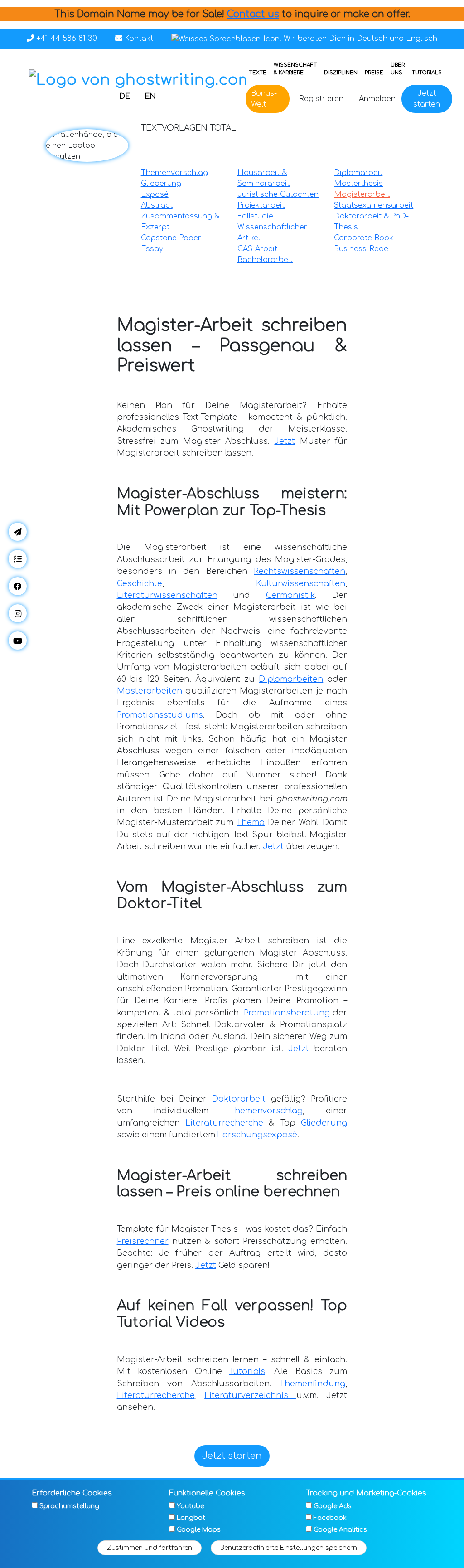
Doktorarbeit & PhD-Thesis (371, 221)
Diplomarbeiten (291, 679)
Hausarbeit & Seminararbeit (263, 178)
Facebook (330, 1518)
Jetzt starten (426, 98)
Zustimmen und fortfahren (149, 1547)
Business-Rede (361, 249)
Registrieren (321, 99)
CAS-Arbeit (257, 249)
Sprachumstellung (69, 1506)
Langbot (191, 1518)
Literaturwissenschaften (167, 595)
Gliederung (161, 184)
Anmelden (377, 99)
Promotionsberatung (287, 1012)
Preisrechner (143, 1241)
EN (150, 96)
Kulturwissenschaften (300, 583)
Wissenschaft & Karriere (295, 69)
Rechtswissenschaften (299, 571)
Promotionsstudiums (160, 714)
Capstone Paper (171, 238)
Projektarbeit (261, 205)
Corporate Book (363, 238)
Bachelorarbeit (265, 260)
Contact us (253, 14)
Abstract (157, 205)
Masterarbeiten (149, 690)
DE (124, 96)
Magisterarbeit (362, 194)
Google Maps (199, 1529)
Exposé (155, 194)
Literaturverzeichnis (250, 1395)
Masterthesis (358, 184)
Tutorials (427, 73)
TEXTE (257, 73)
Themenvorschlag (174, 173)
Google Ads (333, 1506)
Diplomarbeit (358, 173)
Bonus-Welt (264, 98)
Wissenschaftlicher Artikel (272, 232)
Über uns (398, 69)
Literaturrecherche (224, 1122)
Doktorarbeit (241, 1098)
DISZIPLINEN (341, 73)
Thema (251, 822)
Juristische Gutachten (278, 194)
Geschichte (139, 583)
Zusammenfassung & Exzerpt (180, 221)
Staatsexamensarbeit (373, 205)
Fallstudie (255, 216)
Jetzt (284, 441)
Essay (152, 249)
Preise (374, 73)
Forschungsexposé (257, 1134)
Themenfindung (312, 1383)
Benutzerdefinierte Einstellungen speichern (288, 1547)
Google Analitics (340, 1529)
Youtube (190, 1506)
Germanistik (290, 595)
